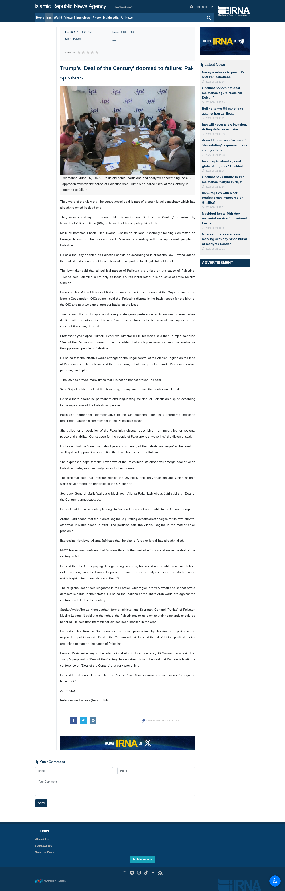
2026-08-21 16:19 (215, 102)
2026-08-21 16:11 (215, 118)
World (58, 17)
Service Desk (45, 852)
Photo (97, 17)
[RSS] (160, 872)
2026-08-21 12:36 (215, 186)
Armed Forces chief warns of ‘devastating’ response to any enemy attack (224, 145)
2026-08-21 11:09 (215, 228)
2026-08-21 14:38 (215, 155)
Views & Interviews (77, 17)
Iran (49, 17)
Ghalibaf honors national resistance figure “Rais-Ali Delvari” (222, 92)
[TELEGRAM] (132, 872)
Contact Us (43, 846)
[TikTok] (146, 872)
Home (40, 17)
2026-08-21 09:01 (215, 248)
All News (127, 17)
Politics (77, 38)
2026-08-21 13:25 (215, 170)
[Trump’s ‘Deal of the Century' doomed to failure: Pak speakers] (127, 130)
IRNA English (70, 6)
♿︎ (275, 881)
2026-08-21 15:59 (215, 134)
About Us (42, 839)
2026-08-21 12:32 (215, 207)
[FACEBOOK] (153, 872)
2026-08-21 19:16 (215, 81)
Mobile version (142, 859)
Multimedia (110, 17)
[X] (125, 872)
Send (41, 803)
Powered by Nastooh (54, 880)
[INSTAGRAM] (139, 872)
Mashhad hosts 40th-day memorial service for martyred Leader (224, 218)
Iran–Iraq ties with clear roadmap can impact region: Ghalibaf (223, 197)
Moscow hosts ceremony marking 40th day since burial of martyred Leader (224, 239)
